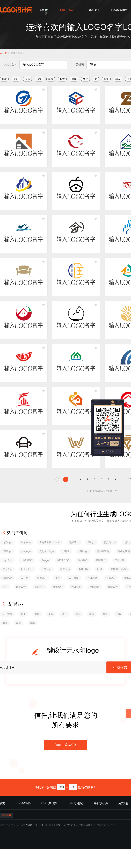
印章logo (7, 551)
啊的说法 (101, 560)
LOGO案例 (93, 9)
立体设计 (110, 577)
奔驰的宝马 (103, 551)
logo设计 (7, 560)
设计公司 (74, 577)
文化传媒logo (46, 551)
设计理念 (92, 577)
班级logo (83, 551)
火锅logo (46, 569)
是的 (5, 586)
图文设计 (21, 586)
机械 (4, 79)
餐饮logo (65, 569)
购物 (73, 79)
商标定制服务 (101, 803)
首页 (42, 9)
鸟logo (45, 560)
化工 (23, 613)
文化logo (26, 551)
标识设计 (42, 577)
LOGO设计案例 (49, 803)
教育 (105, 613)
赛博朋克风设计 (119, 569)
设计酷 (24, 577)
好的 (99, 569)
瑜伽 (5, 622)
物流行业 (58, 586)
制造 (18, 622)
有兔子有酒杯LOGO (50, 542)
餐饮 (85, 79)
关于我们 (123, 803)
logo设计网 (27, 824)
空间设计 (94, 586)
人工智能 (7, 613)
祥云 (117, 79)
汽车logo (26, 542)
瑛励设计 (74, 542)
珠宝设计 (7, 569)
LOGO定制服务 (119, 9)
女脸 (27, 79)
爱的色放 (83, 560)
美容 (50, 613)
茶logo (91, 542)
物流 (78, 613)
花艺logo (7, 542)
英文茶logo (110, 542)
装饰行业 (39, 586)
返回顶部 (109, 451)
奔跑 (50, 79)
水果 (39, 79)
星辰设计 (119, 560)
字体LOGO (63, 560)
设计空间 (76, 586)
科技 (62, 79)
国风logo (7, 577)
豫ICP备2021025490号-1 (48, 824)
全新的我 (83, 569)
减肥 (32, 622)
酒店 (64, 613)
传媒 (119, 613)
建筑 (106, 79)
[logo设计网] (16, 10)
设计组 (66, 551)
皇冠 (15, 79)
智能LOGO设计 (68, 9)
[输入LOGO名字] (23, 105)
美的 (57, 577)
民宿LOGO (27, 560)
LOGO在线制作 (23, 803)
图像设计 (113, 586)
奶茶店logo (27, 569)
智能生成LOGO (65, 745)
